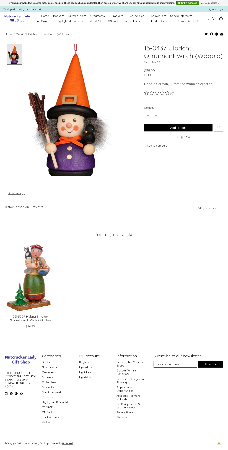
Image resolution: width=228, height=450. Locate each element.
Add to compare (157, 145)
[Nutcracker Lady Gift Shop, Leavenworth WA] (17, 18)
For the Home (50, 417)
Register (84, 362)
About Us (122, 417)
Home (45, 16)
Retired (152, 21)
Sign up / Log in (216, 9)
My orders (85, 367)
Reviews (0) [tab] (16, 193)
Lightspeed (67, 443)
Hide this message (187, 3)
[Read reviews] (157, 93)
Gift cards (167, 21)
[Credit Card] (219, 443)
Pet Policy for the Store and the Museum (130, 405)
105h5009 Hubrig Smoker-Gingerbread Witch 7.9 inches (30, 318)
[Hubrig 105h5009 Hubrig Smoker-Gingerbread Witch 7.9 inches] (30, 278)
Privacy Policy (125, 412)
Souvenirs (48, 387)
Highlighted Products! (70, 21)
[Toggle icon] (207, 18)
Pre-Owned (49, 397)
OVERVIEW (48, 407)
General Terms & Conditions (126, 372)
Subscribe (210, 364)
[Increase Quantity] (155, 115)
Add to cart (178, 128)
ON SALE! (113, 21)
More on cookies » (210, 3)
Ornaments (49, 372)
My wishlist (85, 377)
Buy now (183, 137)
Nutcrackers (49, 367)
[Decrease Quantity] (148, 115)
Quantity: (149, 107)
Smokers (47, 377)
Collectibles (49, 382)
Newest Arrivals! (188, 21)
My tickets (85, 372)
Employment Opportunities (124, 389)
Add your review (207, 208)
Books (46, 362)
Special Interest (51, 392)
